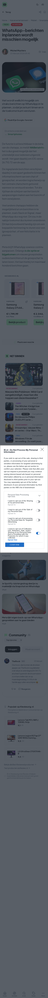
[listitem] (24, 495)
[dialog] (24, 499)
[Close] (43, 450)
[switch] (38, 501)
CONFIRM (14, 545)
